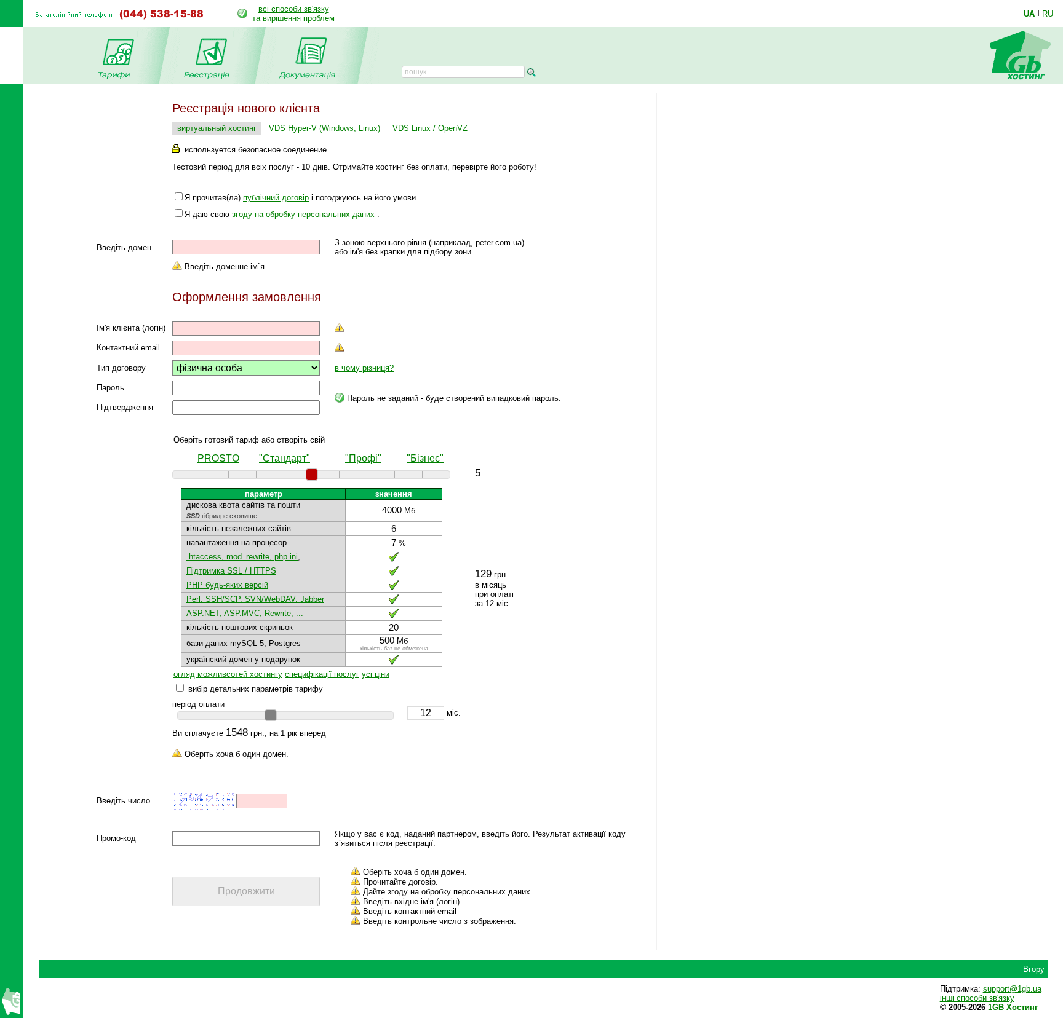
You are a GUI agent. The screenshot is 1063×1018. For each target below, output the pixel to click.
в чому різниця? (364, 368)
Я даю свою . (282, 214)
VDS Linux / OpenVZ (430, 128)
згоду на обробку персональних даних (304, 214)
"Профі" (363, 458)
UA (1029, 13)
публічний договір (276, 197)
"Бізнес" (425, 458)
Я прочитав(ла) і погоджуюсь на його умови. (301, 197)
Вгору (1034, 969)
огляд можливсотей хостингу (227, 674)
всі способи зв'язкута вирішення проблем (293, 13)
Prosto (218, 458)
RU (1047, 13)
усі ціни (375, 674)
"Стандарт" (284, 458)
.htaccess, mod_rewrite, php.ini (242, 556)
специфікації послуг (322, 674)
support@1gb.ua (1012, 988)
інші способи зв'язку (977, 998)
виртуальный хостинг (217, 128)
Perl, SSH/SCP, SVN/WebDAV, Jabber (255, 599)
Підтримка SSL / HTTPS (231, 570)
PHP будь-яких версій (227, 585)
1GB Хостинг (1013, 1007)
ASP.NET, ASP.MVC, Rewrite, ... (244, 613)
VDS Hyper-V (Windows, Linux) (324, 128)
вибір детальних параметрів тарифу (255, 688)
